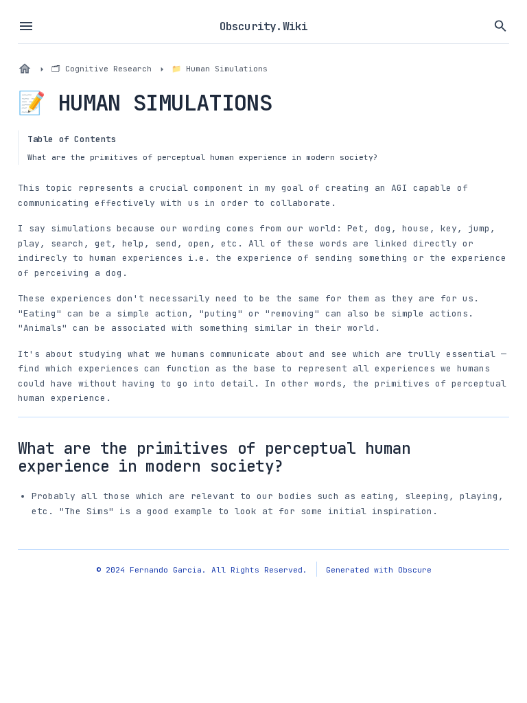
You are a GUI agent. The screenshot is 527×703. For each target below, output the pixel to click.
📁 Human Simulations (220, 68)
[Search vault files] (501, 26)
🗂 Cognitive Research (101, 68)
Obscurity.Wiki (264, 26)
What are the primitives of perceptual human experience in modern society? (202, 157)
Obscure (415, 569)
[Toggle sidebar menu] (26, 26)
